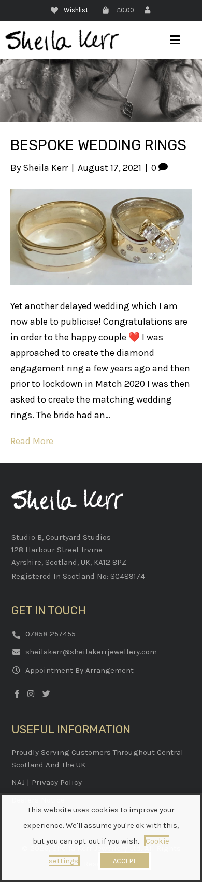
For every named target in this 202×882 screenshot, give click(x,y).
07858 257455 (50, 633)
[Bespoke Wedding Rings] (101, 236)
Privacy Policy (57, 782)
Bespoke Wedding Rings (98, 145)
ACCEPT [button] (124, 861)
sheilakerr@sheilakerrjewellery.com (91, 652)
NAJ (18, 782)
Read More (31, 441)
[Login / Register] (149, 10)
